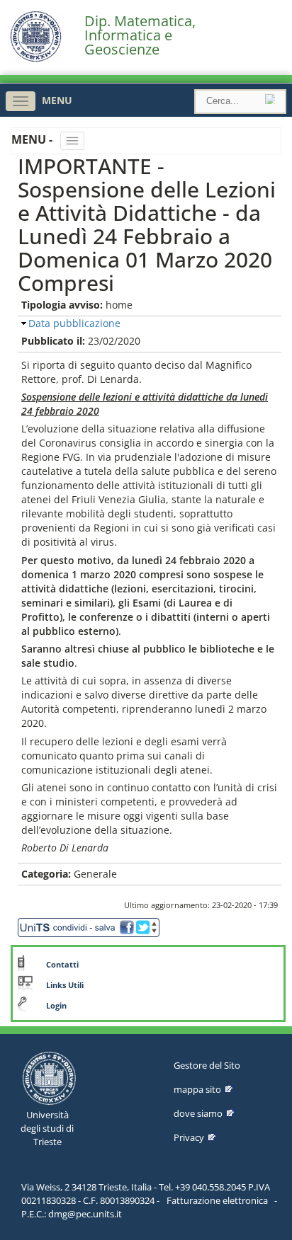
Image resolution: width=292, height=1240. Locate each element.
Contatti (62, 965)
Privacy (189, 1137)
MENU (57, 100)
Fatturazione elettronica (217, 1200)
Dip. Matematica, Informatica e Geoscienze (140, 35)
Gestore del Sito (207, 1065)
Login (56, 1006)
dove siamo (198, 1113)
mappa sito (197, 1089)
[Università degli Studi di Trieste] (36, 58)
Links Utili (65, 985)
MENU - (33, 139)
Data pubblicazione (74, 323)
